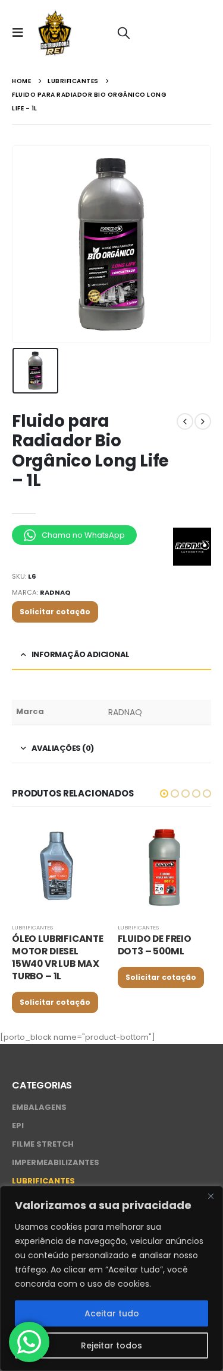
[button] (164, 793)
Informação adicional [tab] (81, 654)
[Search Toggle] (124, 33)
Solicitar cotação (55, 612)
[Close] (210, 1196)
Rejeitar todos (111, 1345)
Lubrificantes (32, 927)
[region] (111, 1278)
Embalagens (39, 1107)
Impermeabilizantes (55, 1162)
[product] (59, 868)
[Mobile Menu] (21, 33)
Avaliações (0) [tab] (63, 748)
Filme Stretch (43, 1144)
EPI (18, 1125)
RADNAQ (55, 592)
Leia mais (86, 840)
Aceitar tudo (111, 1313)
